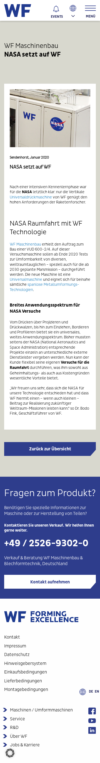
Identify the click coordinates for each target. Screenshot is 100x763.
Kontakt (12, 637)
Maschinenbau (28, 244)
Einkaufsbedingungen (25, 672)
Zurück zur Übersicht (50, 449)
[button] (10, 753)
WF (13, 244)
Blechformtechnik (22, 563)
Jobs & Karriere (25, 744)
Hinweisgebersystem (25, 663)
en (97, 691)
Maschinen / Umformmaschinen (41, 710)
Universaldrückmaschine (31, 197)
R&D (14, 727)
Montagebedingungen (26, 689)
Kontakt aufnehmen (50, 582)
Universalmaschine (26, 279)
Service (17, 718)
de (91, 691)
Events (57, 17)
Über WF (18, 736)
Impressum (15, 646)
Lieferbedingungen (23, 680)
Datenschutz (16, 654)
